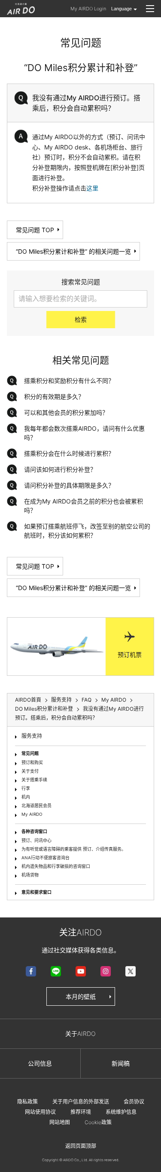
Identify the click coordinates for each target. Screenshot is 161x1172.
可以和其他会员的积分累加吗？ (66, 412)
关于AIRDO (80, 1033)
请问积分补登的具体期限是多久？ (69, 485)
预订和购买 (32, 762)
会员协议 (134, 1101)
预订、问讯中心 (36, 840)
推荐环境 (80, 1112)
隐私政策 (27, 1101)
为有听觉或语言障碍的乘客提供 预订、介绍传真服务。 (73, 849)
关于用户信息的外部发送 (80, 1101)
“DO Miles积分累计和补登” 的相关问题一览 (73, 251)
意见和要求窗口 (36, 892)
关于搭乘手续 (34, 779)
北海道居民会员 (36, 805)
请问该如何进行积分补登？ (60, 469)
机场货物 (30, 874)
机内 (25, 796)
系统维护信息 (121, 1112)
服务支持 (31, 736)
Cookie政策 (98, 1122)
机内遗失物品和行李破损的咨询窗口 (55, 866)
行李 (25, 788)
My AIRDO (32, 814)
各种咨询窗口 (34, 831)
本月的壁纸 (81, 996)
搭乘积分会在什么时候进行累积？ (69, 453)
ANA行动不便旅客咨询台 (45, 857)
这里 (92, 188)
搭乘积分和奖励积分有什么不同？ (69, 380)
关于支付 (30, 771)
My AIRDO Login (88, 9)
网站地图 (59, 1122)
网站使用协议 (40, 1112)
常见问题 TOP (35, 229)
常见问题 (30, 753)
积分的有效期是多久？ (54, 396)
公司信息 (40, 1063)
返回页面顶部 (80, 1146)
